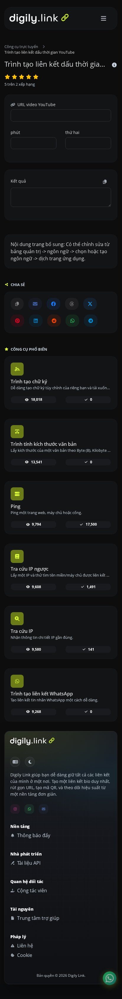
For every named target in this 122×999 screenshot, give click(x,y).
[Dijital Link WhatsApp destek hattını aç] (72, 320)
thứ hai (72, 132)
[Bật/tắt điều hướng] (103, 18)
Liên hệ (24, 945)
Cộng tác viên (31, 890)
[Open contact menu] (109, 978)
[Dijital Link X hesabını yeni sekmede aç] (90, 304)
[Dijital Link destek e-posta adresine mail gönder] (35, 304)
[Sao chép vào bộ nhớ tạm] (104, 182)
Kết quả (18, 181)
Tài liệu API (28, 863)
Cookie (24, 955)
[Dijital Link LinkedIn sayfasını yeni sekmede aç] (36, 320)
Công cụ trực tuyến (21, 46)
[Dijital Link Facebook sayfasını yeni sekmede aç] (53, 304)
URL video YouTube (36, 104)
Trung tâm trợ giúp (37, 918)
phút (15, 132)
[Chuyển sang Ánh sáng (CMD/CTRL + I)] (30, 762)
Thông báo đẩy (33, 835)
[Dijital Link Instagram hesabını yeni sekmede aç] (15, 809)
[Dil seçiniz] (15, 762)
